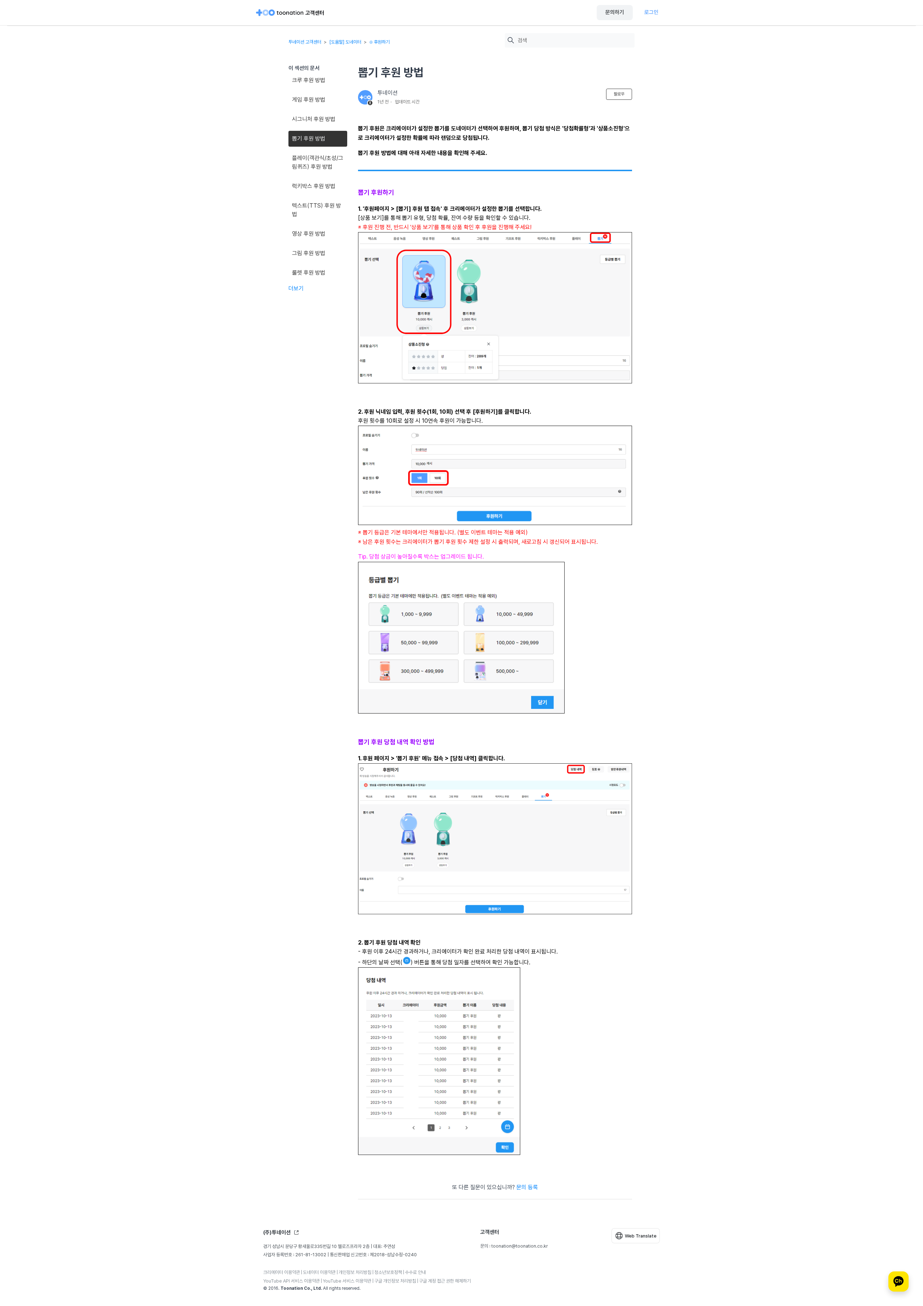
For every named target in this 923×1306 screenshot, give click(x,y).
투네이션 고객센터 (304, 42)
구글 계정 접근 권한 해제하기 (445, 1281)
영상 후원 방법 (308, 233)
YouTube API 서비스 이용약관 (291, 1281)
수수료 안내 (415, 1272)
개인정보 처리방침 (355, 1272)
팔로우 (619, 94)
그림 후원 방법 (308, 253)
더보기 (296, 288)
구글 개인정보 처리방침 (395, 1281)
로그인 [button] (651, 12)
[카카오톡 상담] (898, 1281)
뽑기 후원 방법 (308, 138)
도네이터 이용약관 (319, 1272)
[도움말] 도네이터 (345, 42)
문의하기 (614, 12)
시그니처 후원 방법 (313, 119)
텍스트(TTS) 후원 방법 (316, 210)
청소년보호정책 (388, 1272)
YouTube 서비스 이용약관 (347, 1281)
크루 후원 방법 (308, 80)
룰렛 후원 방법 (308, 272)
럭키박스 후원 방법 (313, 186)
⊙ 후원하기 (379, 42)
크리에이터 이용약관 (281, 1272)
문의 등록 (527, 1187)
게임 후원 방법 (308, 99)
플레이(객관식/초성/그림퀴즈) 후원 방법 (317, 162)
